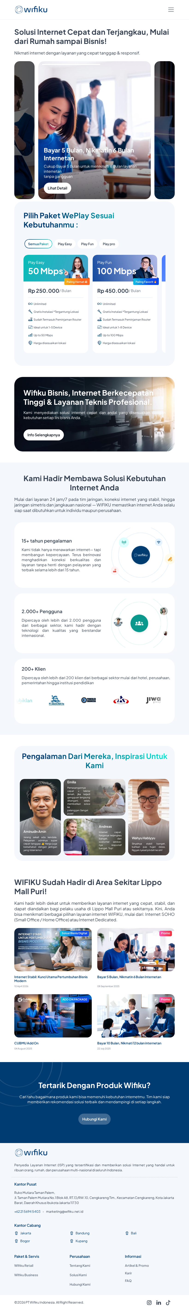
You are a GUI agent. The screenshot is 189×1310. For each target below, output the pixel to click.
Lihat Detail (81, 188)
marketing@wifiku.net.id (64, 1211)
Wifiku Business (26, 1275)
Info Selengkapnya (43, 434)
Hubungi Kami (94, 1119)
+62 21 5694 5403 (27, 1211)
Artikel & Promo (137, 1265)
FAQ (128, 1280)
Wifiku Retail (23, 1265)
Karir (128, 1273)
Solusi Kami (78, 1275)
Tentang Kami (80, 1265)
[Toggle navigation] (171, 9)
